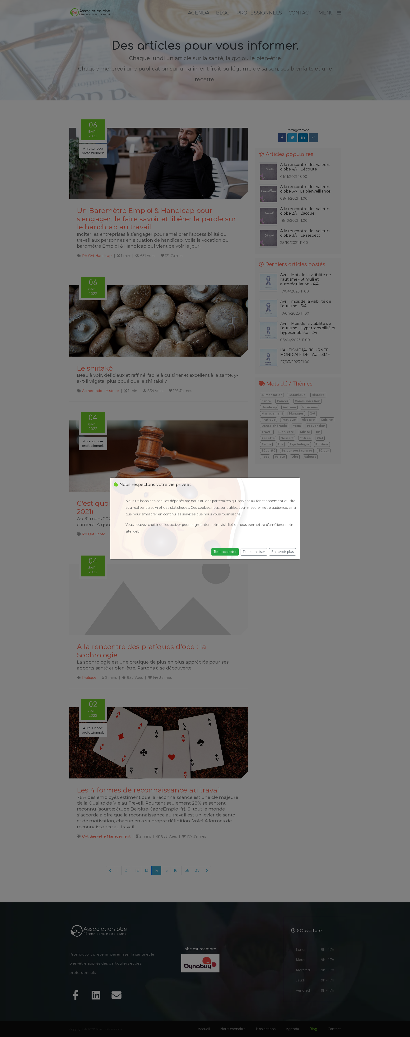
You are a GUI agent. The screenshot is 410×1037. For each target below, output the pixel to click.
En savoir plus (282, 552)
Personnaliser (254, 552)
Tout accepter (225, 552)
